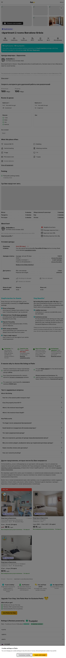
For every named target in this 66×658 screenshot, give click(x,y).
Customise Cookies (24, 655)
